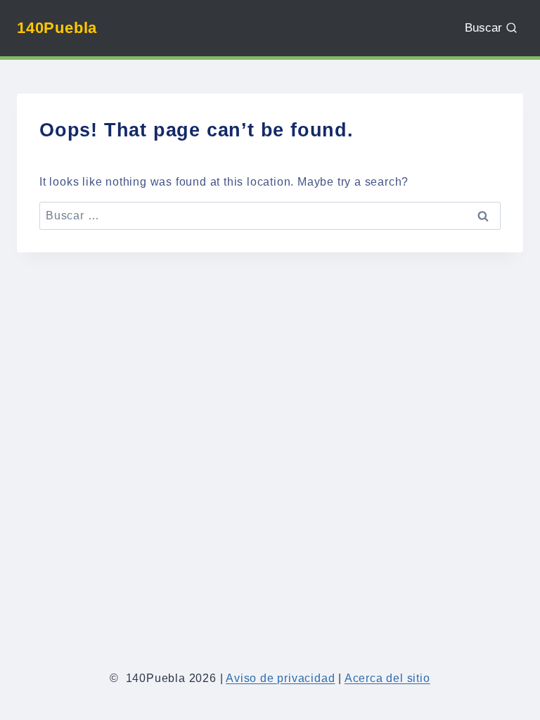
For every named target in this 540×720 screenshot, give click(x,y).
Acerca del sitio (387, 678)
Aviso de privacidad (280, 678)
